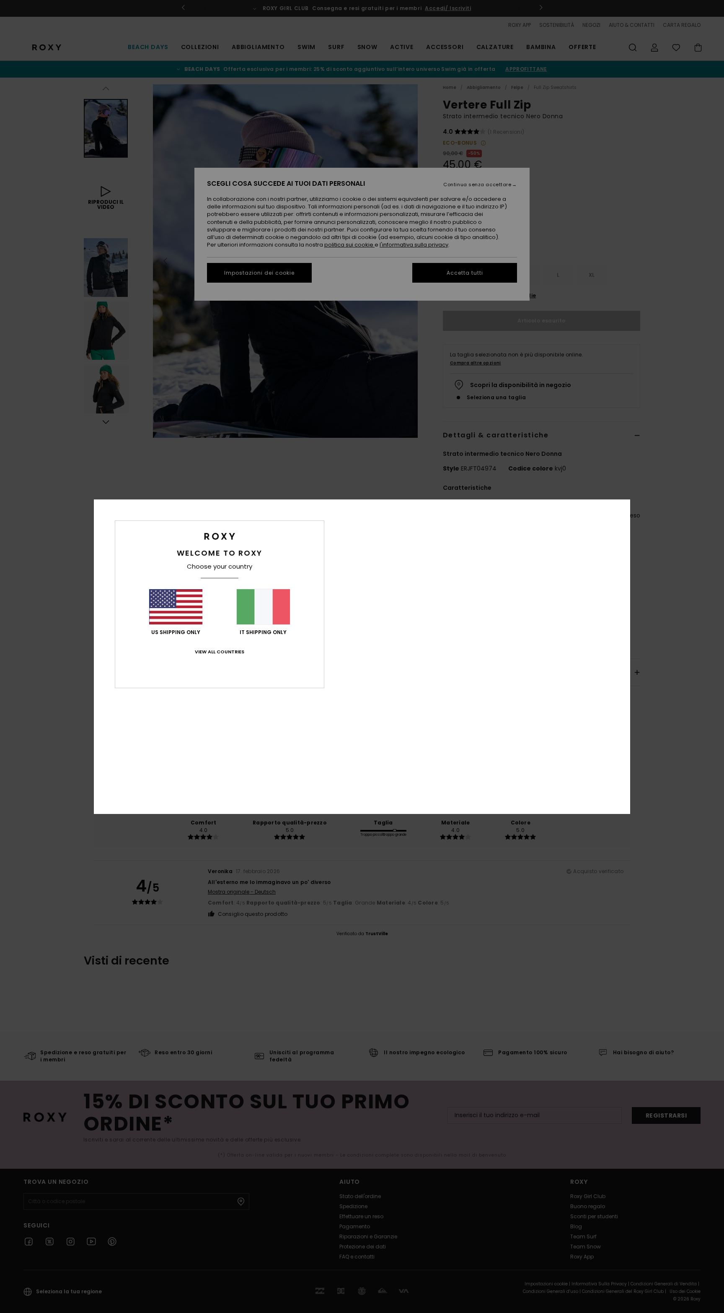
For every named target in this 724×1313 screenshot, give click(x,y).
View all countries (219, 651)
